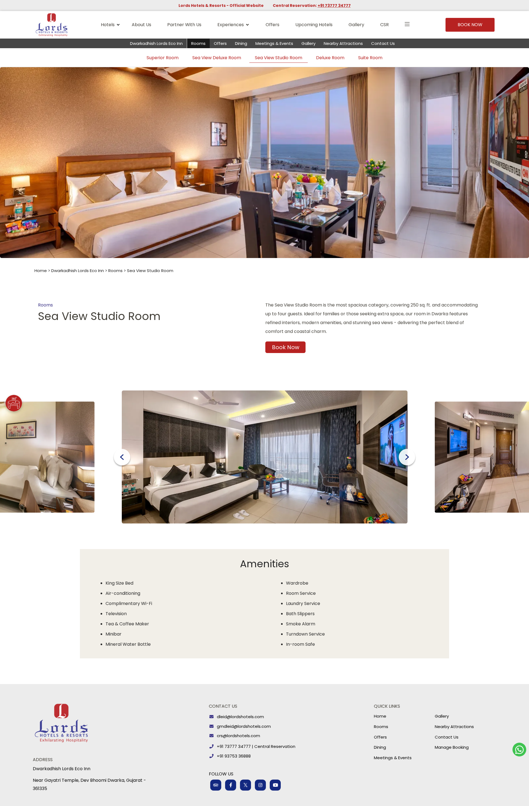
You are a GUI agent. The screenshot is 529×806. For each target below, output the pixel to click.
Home (40, 270)
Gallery (356, 24)
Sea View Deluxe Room (216, 58)
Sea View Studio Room (278, 58)
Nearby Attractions (343, 43)
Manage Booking (452, 747)
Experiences (230, 24)
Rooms (198, 43)
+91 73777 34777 (334, 5)
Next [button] (407, 457)
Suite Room (370, 58)
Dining (241, 43)
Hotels (108, 24)
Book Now (470, 24)
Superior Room (163, 58)
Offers (272, 24)
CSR (384, 24)
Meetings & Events (274, 43)
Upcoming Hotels (314, 24)
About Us (141, 24)
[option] (264, 457)
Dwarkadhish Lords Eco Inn (156, 43)
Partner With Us (184, 24)
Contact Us (383, 43)
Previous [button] (122, 457)
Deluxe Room (330, 58)
